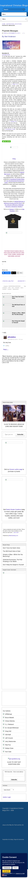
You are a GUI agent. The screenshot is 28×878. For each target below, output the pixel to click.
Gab (23, 209)
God (13, 287)
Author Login (7, 797)
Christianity (5, 287)
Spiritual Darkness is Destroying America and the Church (14, 202)
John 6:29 (16, 532)
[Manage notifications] (3, 875)
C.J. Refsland (9, 724)
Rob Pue (8, 745)
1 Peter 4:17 (15, 84)
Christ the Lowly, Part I (8, 281)
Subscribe (20, 434)
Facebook (12, 211)
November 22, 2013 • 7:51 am (15, 339)
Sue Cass (8, 752)
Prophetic (4, 289)
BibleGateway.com (13, 535)
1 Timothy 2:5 (12, 121)
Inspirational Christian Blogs (14, 5)
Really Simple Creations (13, 509)
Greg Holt (8, 731)
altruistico (12, 337)
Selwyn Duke (9, 748)
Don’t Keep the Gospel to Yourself (18, 321)
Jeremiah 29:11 (21, 281)
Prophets (9, 289)
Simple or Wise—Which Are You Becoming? (18, 313)
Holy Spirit (17, 287)
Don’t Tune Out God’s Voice (18, 297)
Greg (5, 33)
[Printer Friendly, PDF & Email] (6, 141)
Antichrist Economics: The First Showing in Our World (12, 560)
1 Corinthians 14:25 (10, 129)
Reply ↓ (5, 349)
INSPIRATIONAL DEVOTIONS (13, 24)
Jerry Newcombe (10, 741)
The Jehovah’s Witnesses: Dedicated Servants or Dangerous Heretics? (14, 205)
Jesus (22, 287)
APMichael (8, 714)
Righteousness (15, 289)
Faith (9, 287)
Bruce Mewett (9, 717)
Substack (11, 209)
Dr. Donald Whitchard (12, 728)
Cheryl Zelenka (10, 721)
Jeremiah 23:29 (6, 54)
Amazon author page (15, 469)
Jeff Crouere (9, 738)
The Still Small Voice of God (18, 305)
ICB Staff (8, 734)
